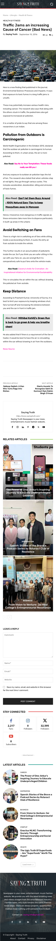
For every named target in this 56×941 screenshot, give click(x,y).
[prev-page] (5, 617)
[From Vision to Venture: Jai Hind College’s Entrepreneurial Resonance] (28, 583)
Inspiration (28, 542)
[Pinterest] (28, 426)
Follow (28, 719)
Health (23, 847)
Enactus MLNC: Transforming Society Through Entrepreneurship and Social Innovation (35, 834)
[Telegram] (33, 426)
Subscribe (11, 735)
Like (11, 719)
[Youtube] (44, 426)
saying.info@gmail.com (33, 915)
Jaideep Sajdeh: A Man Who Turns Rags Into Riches (13, 388)
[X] (38, 426)
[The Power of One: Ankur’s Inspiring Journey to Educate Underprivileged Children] (28, 472)
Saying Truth (11, 34)
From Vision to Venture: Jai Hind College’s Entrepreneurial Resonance (28, 606)
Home (5, 15)
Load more (27, 864)
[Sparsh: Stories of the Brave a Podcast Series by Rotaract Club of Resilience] (28, 528)
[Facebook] (12, 426)
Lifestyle (13, 15)
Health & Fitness (25, 15)
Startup (23, 827)
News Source (9, 349)
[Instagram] (17, 426)
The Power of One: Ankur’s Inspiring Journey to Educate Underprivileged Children (28, 492)
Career (28, 486)
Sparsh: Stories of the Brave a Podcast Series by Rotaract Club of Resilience (28, 548)
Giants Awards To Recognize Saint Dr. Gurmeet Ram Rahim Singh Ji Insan (43, 389)
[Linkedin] (23, 426)
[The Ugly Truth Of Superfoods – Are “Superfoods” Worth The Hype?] (10, 851)
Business (27, 601)
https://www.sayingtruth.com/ (28, 416)
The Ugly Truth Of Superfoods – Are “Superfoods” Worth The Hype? (36, 853)
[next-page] (9, 617)
